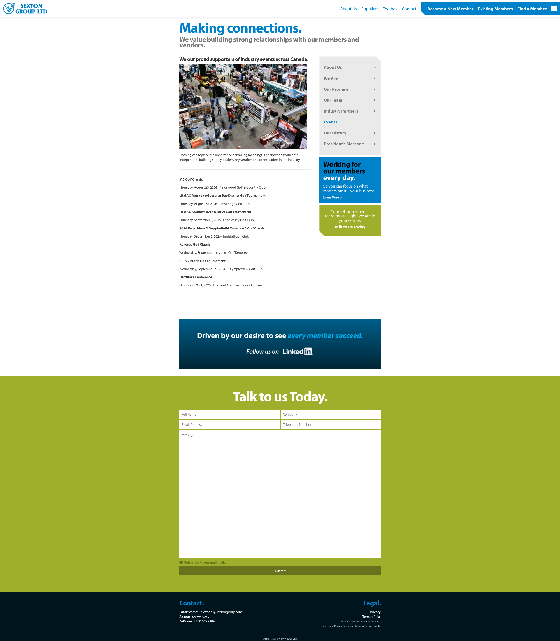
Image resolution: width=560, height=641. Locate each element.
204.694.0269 (200, 616)
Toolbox (390, 8)
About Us (348, 8)
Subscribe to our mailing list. (206, 562)
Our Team (333, 100)
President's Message (344, 143)
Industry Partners (341, 111)
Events (330, 122)
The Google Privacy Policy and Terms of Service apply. (350, 626)
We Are (331, 78)
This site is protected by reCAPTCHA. (360, 621)
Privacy (375, 612)
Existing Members (495, 8)
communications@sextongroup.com (215, 612)
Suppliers (369, 8)
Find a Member (532, 8)
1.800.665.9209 (204, 621)
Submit (280, 570)
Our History (335, 132)
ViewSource (291, 638)
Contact (409, 8)
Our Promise (336, 89)
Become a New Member (450, 8)
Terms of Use (371, 616)
